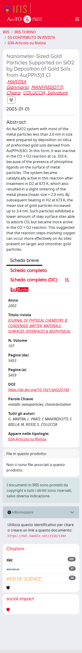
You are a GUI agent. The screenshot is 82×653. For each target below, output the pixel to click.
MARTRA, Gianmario (17, 84)
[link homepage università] (24, 19)
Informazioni (22, 512)
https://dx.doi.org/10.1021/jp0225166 (38, 389)
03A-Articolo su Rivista (27, 42)
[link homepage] (17, 8)
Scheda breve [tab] (24, 260)
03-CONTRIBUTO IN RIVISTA (31, 37)
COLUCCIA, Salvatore (45, 92)
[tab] (67, 279)
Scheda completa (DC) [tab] (33, 279)
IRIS (6, 31)
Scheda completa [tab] (28, 270)
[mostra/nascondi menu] (77, 19)
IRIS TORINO (25, 31)
